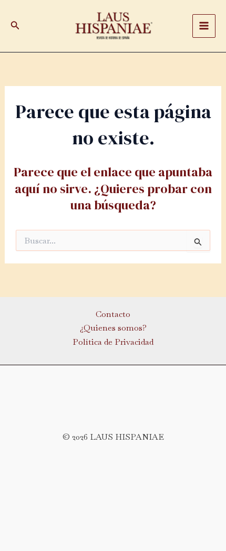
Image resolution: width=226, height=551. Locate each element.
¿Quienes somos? (113, 327)
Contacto (113, 314)
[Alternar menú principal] (203, 25)
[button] (15, 26)
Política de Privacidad (113, 341)
